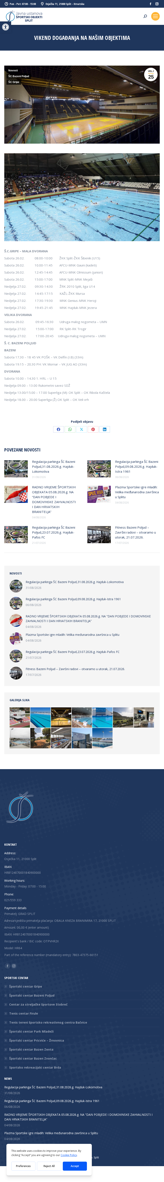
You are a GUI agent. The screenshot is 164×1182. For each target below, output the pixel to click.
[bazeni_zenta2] (20, 738)
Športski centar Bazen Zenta (31, 1049)
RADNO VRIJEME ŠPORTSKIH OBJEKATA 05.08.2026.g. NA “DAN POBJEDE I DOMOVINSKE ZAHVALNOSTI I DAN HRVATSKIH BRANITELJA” (54, 499)
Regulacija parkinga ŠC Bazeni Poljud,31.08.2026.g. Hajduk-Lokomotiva (53, 466)
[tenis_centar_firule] (40, 738)
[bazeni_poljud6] (61, 738)
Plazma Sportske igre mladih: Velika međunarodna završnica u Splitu (137, 492)
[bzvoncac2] (40, 717)
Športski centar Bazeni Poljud (31, 995)
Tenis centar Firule (23, 1013)
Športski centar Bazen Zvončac (33, 1058)
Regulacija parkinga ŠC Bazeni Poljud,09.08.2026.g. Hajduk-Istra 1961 (136, 466)
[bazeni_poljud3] (82, 717)
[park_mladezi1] (20, 717)
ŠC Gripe (13, 82)
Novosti (13, 70)
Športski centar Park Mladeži (31, 1031)
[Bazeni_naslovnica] (102, 738)
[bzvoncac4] (102, 717)
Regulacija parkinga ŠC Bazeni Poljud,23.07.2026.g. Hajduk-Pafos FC (53, 532)
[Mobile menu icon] (155, 16)
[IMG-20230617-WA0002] (144, 717)
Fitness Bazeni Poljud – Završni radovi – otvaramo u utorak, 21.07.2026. (135, 532)
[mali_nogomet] (61, 717)
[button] (5, 27)
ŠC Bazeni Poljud (18, 76)
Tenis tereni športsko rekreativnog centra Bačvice (48, 1022)
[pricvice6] (123, 717)
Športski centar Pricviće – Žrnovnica (36, 1040)
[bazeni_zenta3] (82, 738)
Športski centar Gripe (25, 986)
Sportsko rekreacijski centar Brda (35, 1067)
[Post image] (16, 468)
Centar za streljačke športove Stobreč (38, 1004)
